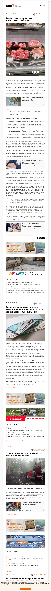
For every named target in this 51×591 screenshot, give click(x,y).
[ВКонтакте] (37, 238)
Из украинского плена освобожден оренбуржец (20, 282)
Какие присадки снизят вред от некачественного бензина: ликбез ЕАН (26, 440)
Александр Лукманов (39, 449)
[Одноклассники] (39, 238)
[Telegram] (41, 238)
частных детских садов (29, 382)
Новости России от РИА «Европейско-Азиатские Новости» (10, 5)
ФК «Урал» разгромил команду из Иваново (18, 434)
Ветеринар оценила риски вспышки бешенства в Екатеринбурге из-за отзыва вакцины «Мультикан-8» (25, 293)
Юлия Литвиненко (40, 13)
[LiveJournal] (44, 238)
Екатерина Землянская (39, 574)
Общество (14, 387)
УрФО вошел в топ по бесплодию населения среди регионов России (25, 290)
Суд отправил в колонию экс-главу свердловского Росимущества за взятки (25, 428)
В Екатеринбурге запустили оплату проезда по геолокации (22, 288)
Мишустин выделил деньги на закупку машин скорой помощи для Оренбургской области (24, 285)
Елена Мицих (39, 303)
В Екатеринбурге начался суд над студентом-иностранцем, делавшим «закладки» (25, 559)
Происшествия (9, 514)
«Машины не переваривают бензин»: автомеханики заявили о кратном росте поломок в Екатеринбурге (25, 431)
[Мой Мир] (43, 238)
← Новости (9, 300)
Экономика (8, 387)
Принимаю (25, 588)
